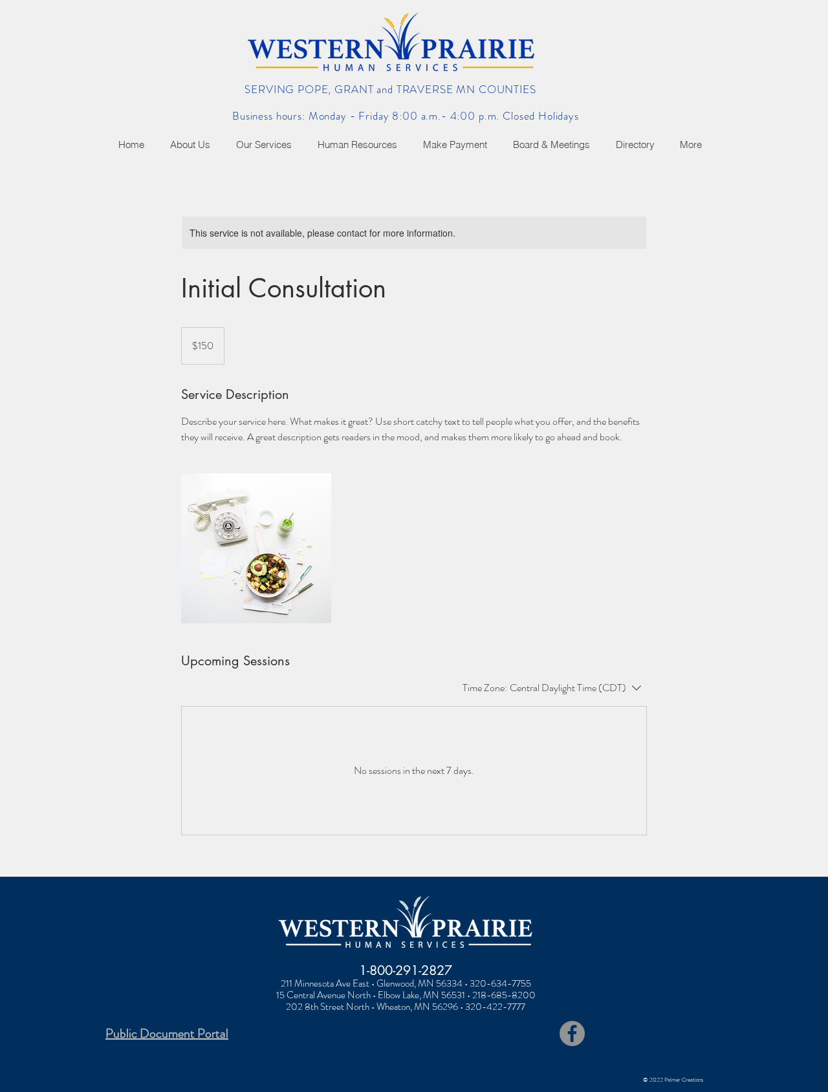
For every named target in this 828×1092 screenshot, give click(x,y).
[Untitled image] (256, 548)
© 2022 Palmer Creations (673, 1080)
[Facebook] (572, 1033)
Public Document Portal (166, 1033)
